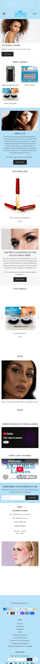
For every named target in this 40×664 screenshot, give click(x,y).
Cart (35, 14)
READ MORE (20, 162)
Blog (20, 356)
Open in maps (20, 526)
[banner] (20, 13)
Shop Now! (7, 54)
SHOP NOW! (20, 279)
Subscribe (32, 497)
